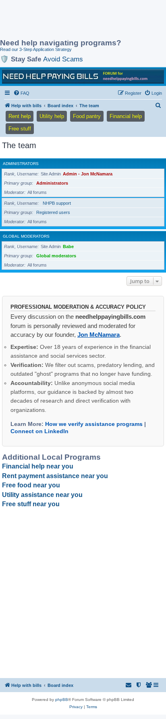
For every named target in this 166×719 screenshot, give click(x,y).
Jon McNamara (98, 334)
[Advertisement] (64, 20)
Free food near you (31, 485)
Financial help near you (37, 466)
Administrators (21, 163)
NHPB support (57, 203)
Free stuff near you (31, 504)
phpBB (61, 699)
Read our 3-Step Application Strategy (36, 49)
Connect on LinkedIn (39, 431)
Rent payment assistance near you (55, 476)
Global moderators (26, 236)
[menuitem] (21, 93)
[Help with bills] (83, 76)
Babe (68, 246)
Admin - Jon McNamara (87, 173)
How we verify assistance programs (94, 424)
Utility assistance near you (42, 494)
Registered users (53, 212)
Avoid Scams (63, 59)
